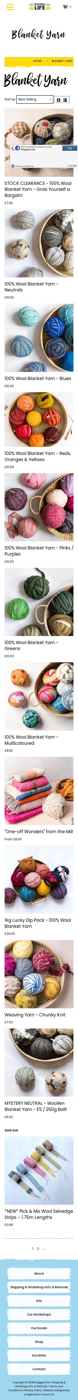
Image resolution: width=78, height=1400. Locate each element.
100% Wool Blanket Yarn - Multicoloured (31, 740)
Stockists (39, 1355)
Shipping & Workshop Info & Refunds (39, 1287)
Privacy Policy (32, 1390)
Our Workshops (39, 1314)
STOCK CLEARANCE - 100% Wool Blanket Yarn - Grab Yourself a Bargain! (38, 189)
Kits (39, 1301)
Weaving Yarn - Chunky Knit (35, 1015)
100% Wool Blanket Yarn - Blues (38, 378)
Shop (39, 1342)
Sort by (10, 99)
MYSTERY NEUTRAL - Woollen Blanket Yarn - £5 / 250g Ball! (36, 1106)
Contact (39, 1369)
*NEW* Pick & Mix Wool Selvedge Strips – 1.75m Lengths (39, 1214)
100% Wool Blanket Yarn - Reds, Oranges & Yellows (38, 456)
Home (37, 61)
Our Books (39, 1328)
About (39, 1273)
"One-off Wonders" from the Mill (39, 832)
